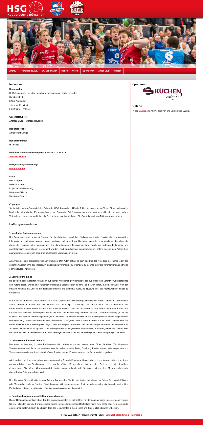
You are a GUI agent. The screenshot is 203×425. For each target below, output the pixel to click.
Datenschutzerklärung (117, 415)
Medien (117, 71)
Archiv (12, 71)
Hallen (64, 71)
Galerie (142, 111)
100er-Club (104, 71)
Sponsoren (88, 71)
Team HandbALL (29, 71)
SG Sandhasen (49, 71)
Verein (75, 71)
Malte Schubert (17, 168)
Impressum (137, 415)
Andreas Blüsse (17, 156)
